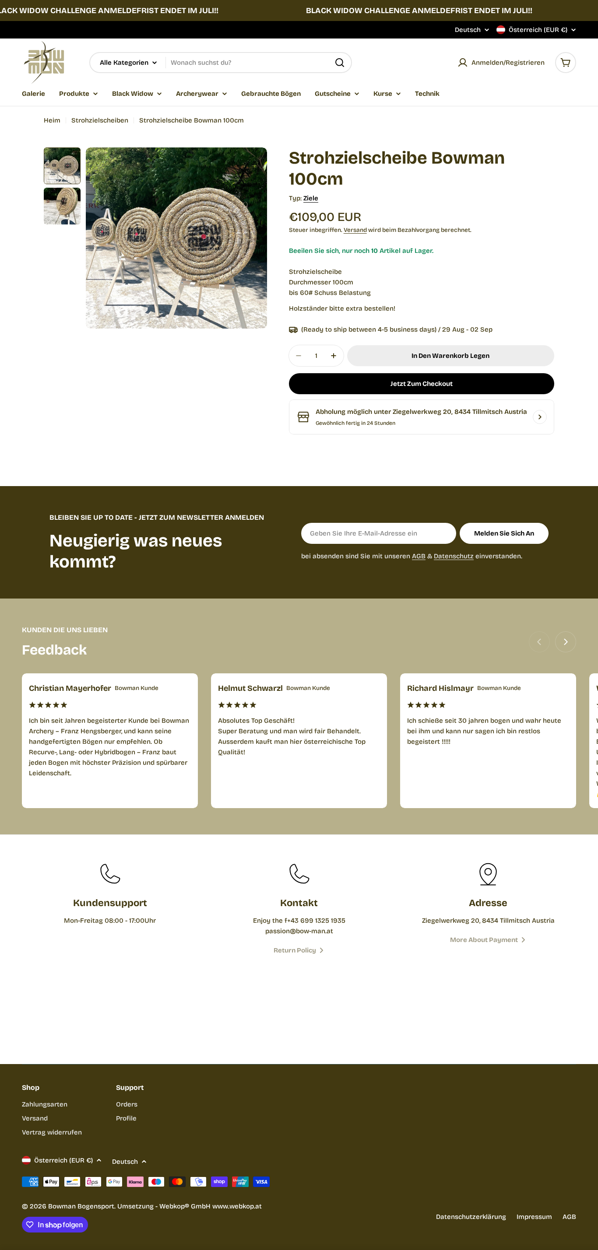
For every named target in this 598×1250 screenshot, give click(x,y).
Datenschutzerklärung (471, 1217)
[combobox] (220, 62)
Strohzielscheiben (99, 120)
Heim (52, 120)
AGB (419, 556)
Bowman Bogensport (81, 1206)
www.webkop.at (237, 1206)
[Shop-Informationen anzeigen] (540, 417)
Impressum (534, 1217)
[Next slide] (565, 641)
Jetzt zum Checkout (421, 384)
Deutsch (468, 30)
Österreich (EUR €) (538, 30)
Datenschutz (454, 556)
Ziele (310, 198)
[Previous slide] (539, 641)
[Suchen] (339, 62)
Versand (355, 230)
